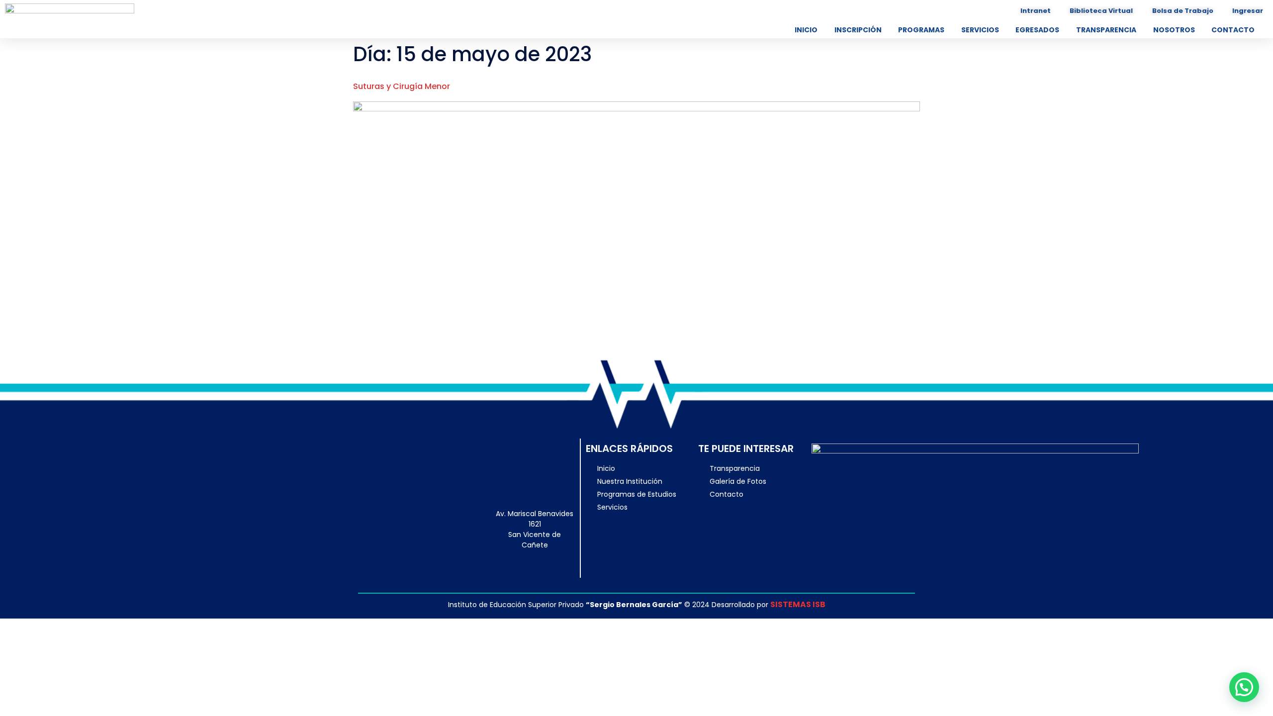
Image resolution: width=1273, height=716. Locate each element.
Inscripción (858, 30)
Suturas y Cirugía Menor (401, 86)
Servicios (980, 30)
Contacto (1233, 30)
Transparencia (1106, 30)
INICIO (806, 30)
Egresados (1037, 30)
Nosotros (1174, 30)
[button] (1244, 687)
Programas (921, 30)
